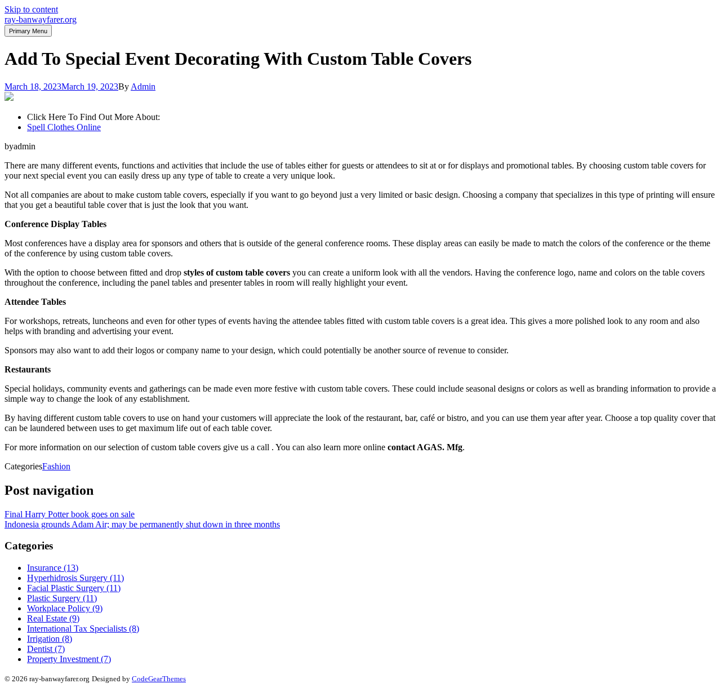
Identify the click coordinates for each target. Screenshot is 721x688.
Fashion (56, 466)
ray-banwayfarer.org (41, 19)
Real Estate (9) (53, 618)
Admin (143, 86)
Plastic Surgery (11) (62, 598)
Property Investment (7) (69, 659)
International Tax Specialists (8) (83, 628)
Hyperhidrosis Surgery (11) (75, 578)
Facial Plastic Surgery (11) (74, 588)
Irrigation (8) (49, 638)
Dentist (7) (46, 649)
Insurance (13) (52, 567)
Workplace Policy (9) (65, 608)
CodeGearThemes (159, 678)
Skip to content (31, 9)
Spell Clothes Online (64, 127)
